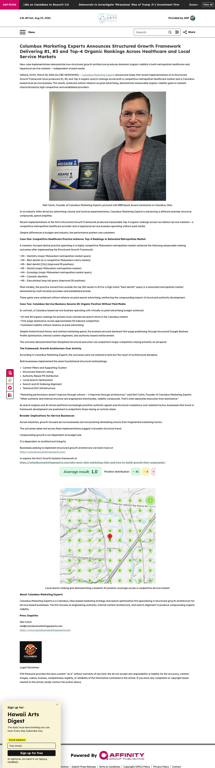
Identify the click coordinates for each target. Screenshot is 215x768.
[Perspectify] (10, 380)
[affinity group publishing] (10, 387)
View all (208, 4)
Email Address (17, 739)
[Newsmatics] (10, 395)
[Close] (57, 704)
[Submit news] (10, 373)
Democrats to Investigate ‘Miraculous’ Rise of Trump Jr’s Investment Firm (129, 4)
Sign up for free (31, 753)
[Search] (169, 32)
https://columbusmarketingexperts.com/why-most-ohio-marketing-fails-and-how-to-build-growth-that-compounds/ (92, 462)
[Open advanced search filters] (176, 32)
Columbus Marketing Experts (98, 74)
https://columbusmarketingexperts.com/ (43, 451)
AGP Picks (9, 4)
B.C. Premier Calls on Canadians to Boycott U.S (37, 4)
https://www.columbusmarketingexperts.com (45, 630)
